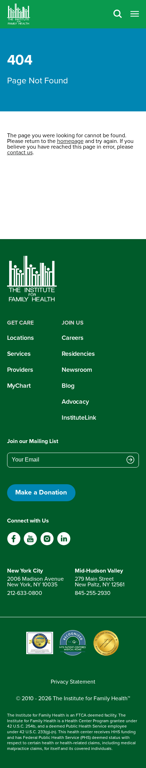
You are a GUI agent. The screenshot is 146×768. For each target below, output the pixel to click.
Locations (20, 337)
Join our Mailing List (32, 441)
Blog (68, 385)
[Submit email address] (130, 460)
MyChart (19, 385)
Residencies (78, 353)
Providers (20, 369)
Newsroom (77, 369)
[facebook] (14, 544)
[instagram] (47, 544)
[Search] (117, 14)
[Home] (18, 14)
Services (19, 353)
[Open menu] (134, 14)
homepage (70, 141)
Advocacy (75, 401)
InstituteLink (79, 417)
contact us (20, 152)
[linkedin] (64, 544)
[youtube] (30, 544)
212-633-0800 (24, 593)
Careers (73, 337)
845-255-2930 (93, 593)
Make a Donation (41, 492)
